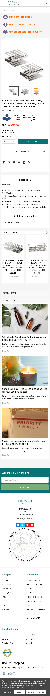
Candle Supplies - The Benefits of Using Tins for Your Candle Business (24, 390)
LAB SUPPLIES (33, 613)
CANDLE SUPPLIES (35, 601)
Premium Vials (7, 643)
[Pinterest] (29, 162)
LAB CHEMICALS (33, 618)
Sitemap (5, 609)
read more (6, 351)
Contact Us (6, 588)
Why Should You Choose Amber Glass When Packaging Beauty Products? (24, 338)
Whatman (29, 639)
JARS (29, 605)
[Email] (9, 162)
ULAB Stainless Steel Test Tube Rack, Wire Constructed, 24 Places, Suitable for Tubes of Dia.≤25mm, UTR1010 (37, 265)
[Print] (14, 162)
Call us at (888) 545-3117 (25, 518)
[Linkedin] (24, 162)
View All (29, 643)
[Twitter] (19, 162)
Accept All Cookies (36, 692)
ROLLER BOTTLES (34, 597)
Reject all (19, 692)
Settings (7, 692)
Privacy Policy (7, 593)
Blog (4, 605)
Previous (43, 232)
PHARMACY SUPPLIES (36, 609)
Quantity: (6, 136)
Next (46, 232)
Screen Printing (8, 601)
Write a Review (8, 110)
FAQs (4, 597)
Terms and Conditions (10, 584)
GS (3, 634)
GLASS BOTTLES (33, 580)
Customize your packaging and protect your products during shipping (24, 442)
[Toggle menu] (3, 3)
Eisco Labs (30, 634)
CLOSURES (31, 588)
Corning (5, 639)
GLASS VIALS (32, 593)
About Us (5, 580)
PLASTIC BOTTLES (34, 584)
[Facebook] (4, 162)
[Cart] (47, 3)
